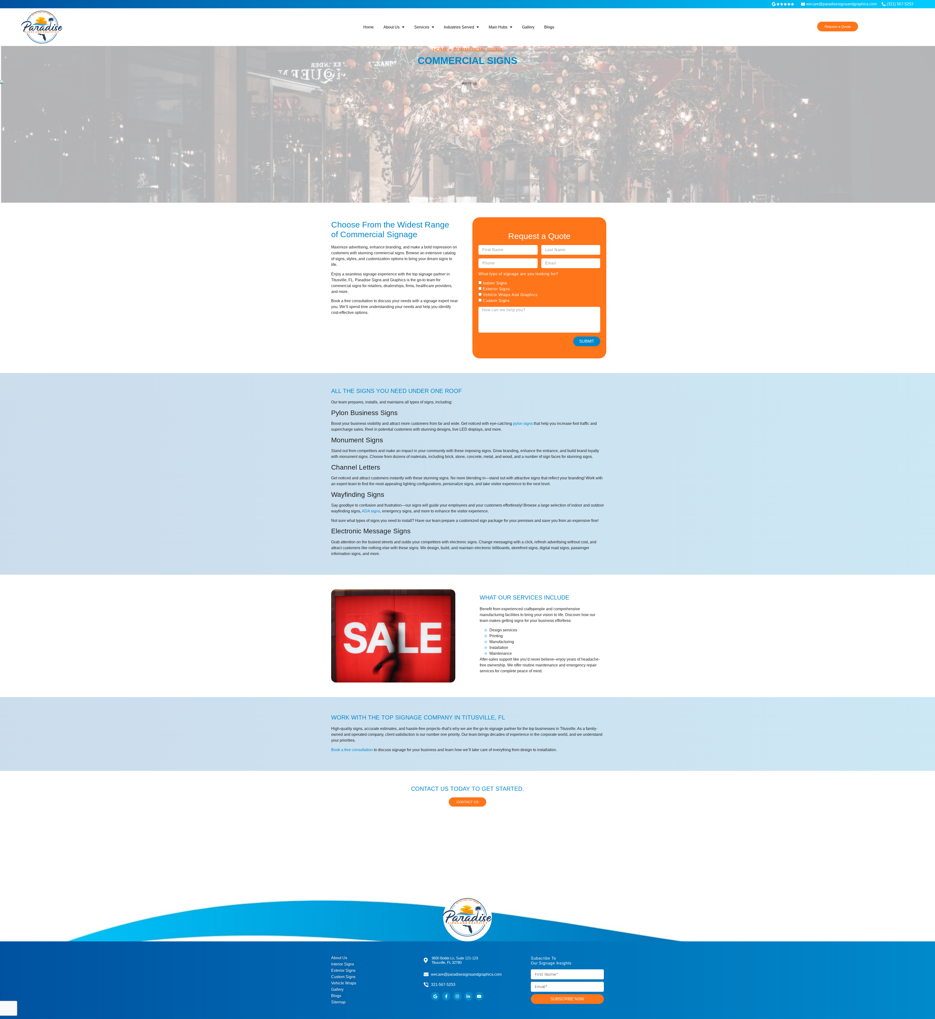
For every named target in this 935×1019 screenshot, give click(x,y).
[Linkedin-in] (468, 996)
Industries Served (459, 27)
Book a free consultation (352, 750)
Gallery (528, 27)
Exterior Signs (496, 289)
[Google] (435, 996)
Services (421, 27)
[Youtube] (479, 996)
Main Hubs (498, 27)
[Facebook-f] (446, 996)
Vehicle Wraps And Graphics (510, 294)
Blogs (549, 27)
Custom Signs (496, 300)
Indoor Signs (495, 283)
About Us (391, 27)
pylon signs (523, 423)
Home (368, 27)
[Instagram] (457, 996)
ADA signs (371, 511)
